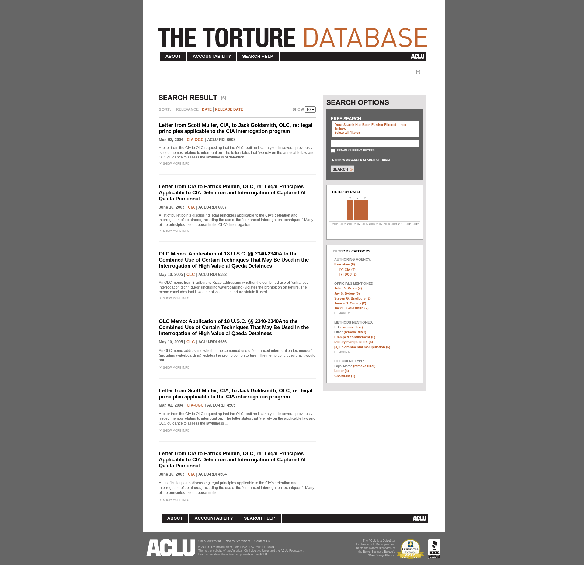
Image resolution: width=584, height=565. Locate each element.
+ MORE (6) (342, 312)
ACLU (354, 56)
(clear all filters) (347, 132)
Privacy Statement (237, 540)
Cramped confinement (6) (354, 337)
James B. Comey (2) (350, 303)
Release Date (229, 109)
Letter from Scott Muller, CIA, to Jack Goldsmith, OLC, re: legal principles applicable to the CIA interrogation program (235, 128)
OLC (190, 274)
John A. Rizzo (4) (348, 288)
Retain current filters (355, 150)
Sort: (166, 111)
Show (299, 110)
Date (207, 109)
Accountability (211, 56)
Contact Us (262, 540)
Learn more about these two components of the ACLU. (233, 554)
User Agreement (209, 540)
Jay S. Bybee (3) (347, 293)
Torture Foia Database (294, 34)
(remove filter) (351, 327)
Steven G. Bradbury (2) (352, 298)
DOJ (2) (351, 274)
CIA (191, 207)
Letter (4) (341, 371)
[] (362, 159)
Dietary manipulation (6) (353, 342)
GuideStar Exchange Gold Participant (411, 549)
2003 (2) (350, 210)
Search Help (258, 56)
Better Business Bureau (434, 549)
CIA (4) (350, 269)
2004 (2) (357, 210)
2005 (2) (364, 210)
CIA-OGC (195, 139)
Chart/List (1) (344, 376)
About (173, 56)
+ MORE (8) (342, 351)
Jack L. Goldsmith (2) (351, 308)
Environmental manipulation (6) (364, 347)
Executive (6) (344, 264)
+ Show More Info (174, 163)
